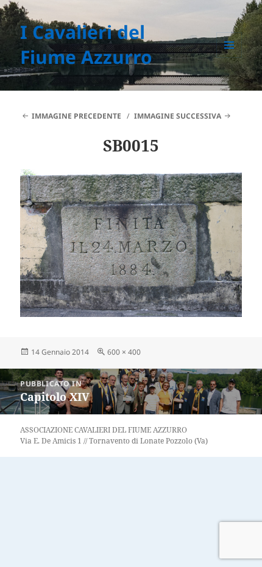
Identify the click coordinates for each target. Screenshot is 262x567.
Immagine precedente (76, 116)
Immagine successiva (177, 116)
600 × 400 (124, 352)
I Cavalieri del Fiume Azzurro (86, 44)
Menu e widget (229, 57)
